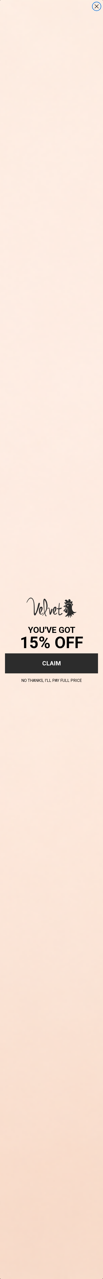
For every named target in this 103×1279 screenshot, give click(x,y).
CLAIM (51, 663)
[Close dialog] (96, 6)
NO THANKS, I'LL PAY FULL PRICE (51, 679)
